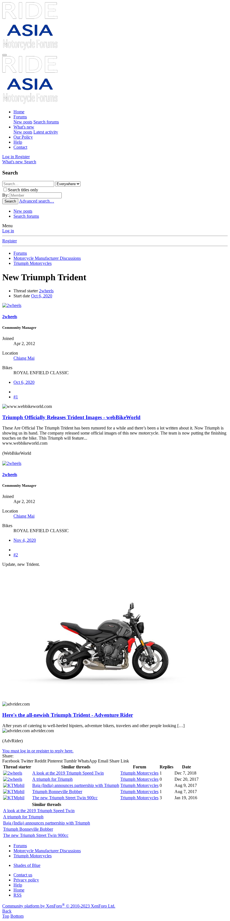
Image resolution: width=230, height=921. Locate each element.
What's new (23, 127)
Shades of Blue (26, 865)
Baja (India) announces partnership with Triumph (75, 785)
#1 (15, 396)
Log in (8, 230)
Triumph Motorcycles (139, 773)
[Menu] (4, 55)
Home (18, 111)
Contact (20, 147)
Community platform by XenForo (58, 906)
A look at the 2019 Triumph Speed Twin (68, 773)
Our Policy (23, 137)
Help (17, 142)
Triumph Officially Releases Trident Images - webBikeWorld (71, 417)
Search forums (46, 122)
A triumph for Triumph (52, 779)
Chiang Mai (23, 358)
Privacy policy (26, 880)
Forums (20, 116)
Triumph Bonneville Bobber (57, 791)
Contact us (22, 874)
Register (9, 240)
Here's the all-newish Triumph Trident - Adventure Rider (67, 715)
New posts (22, 122)
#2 (15, 554)
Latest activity (45, 132)
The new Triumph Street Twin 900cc (65, 797)
